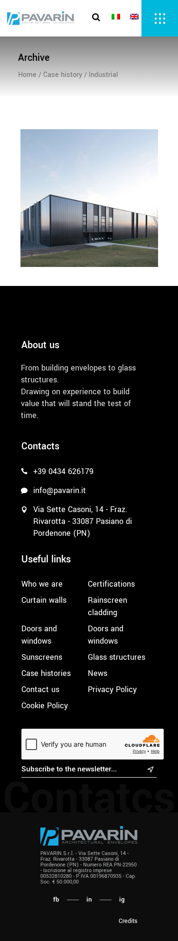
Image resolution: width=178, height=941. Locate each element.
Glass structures (116, 657)
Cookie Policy (44, 705)
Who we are (42, 584)
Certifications (111, 584)
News (97, 673)
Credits (128, 921)
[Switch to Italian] (117, 17)
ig (122, 899)
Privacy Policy (112, 689)
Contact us (40, 689)
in (89, 899)
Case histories (46, 673)
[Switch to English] (135, 17)
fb (56, 899)
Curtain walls (43, 600)
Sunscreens (41, 657)
